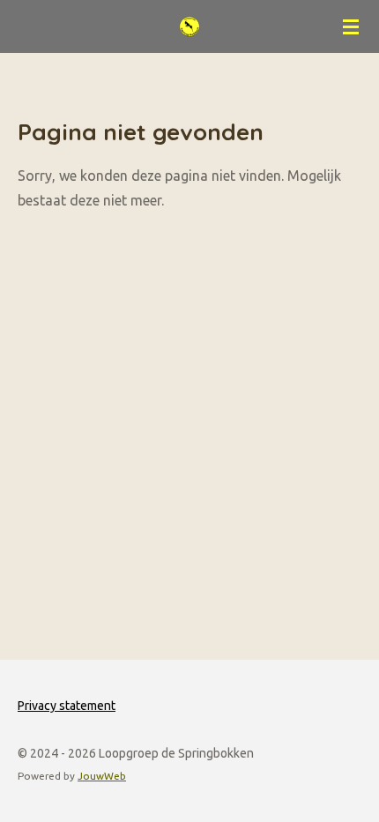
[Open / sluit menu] (350, 26)
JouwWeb (102, 775)
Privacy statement (66, 706)
